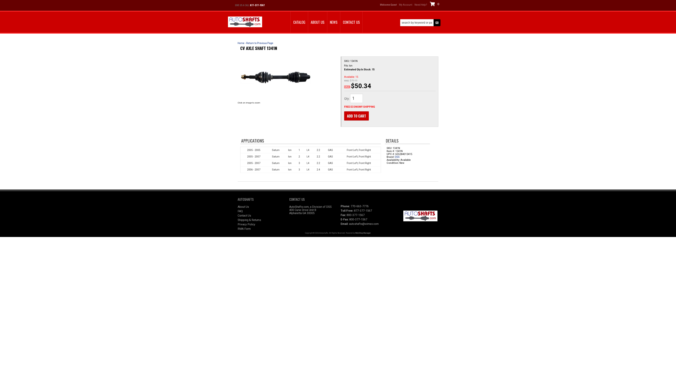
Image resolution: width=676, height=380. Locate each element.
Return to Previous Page (259, 43)
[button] (420, 22)
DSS (397, 157)
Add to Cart (356, 116)
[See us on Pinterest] (288, 5)
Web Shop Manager (363, 233)
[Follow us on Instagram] (279, 5)
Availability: (393, 160)
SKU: (347, 61)
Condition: (393, 163)
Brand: (390, 157)
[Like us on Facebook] (271, 5)
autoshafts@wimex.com (364, 224)
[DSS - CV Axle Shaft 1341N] (275, 77)
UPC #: (391, 154)
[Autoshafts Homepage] (245, 22)
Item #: (391, 151)
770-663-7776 (360, 206)
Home (241, 43)
